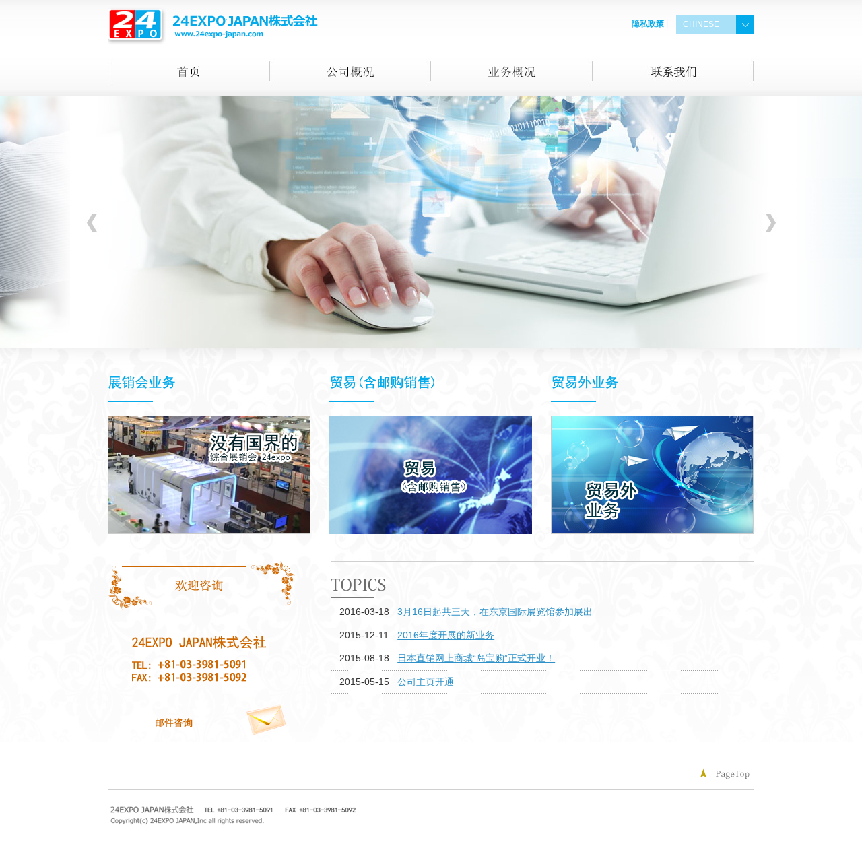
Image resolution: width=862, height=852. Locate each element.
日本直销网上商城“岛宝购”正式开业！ (476, 658)
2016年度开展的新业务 (445, 635)
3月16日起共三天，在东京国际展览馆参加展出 (495, 611)
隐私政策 (648, 23)
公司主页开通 (425, 681)
